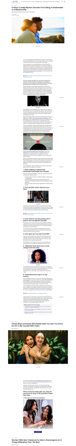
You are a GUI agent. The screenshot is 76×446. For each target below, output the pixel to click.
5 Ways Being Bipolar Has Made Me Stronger (37, 293)
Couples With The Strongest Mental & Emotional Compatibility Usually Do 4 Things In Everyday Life (37, 307)
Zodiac (24, 1)
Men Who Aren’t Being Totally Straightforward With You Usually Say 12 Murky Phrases (38, 310)
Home (12, 5)
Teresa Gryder (14, 14)
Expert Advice (57, 1)
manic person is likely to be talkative (40, 118)
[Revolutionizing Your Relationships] (15, 2)
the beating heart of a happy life (42, 380)
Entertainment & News (38, 1)
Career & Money (52, 1)
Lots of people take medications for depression (33, 151)
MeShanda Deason (15, 444)
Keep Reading (38, 431)
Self (30, 1)
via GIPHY (38, 107)
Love (21, 1)
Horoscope (28, 1)
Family (33, 1)
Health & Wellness (46, 1)
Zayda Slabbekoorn (15, 328)
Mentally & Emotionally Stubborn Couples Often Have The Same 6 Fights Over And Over (38, 313)
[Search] (62, 2)
